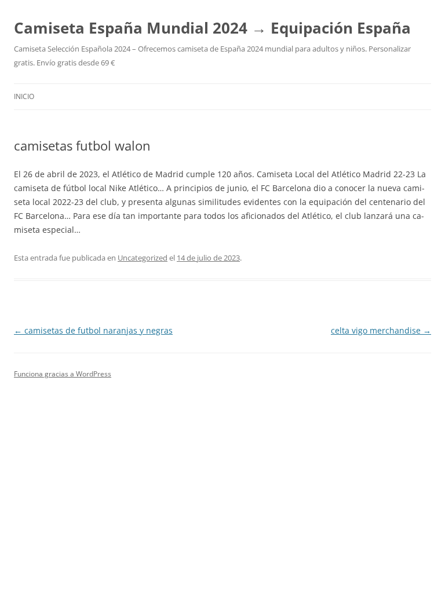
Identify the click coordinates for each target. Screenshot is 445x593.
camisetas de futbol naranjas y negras (93, 330)
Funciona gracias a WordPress (62, 374)
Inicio (24, 96)
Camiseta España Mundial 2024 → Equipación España (212, 27)
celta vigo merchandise (381, 330)
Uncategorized (142, 257)
